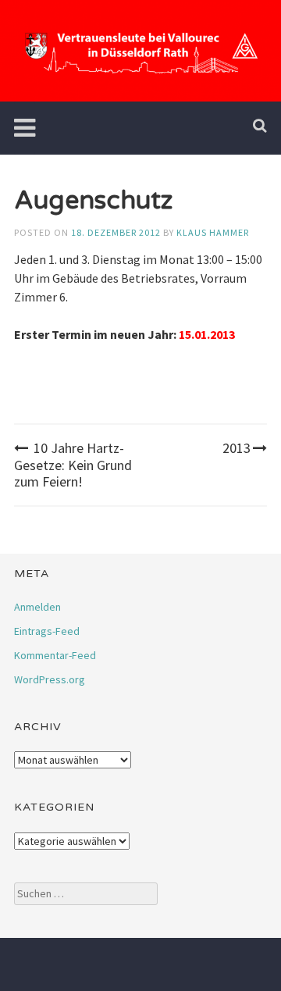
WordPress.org (49, 679)
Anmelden (37, 607)
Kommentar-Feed (55, 655)
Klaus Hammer (212, 232)
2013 (236, 448)
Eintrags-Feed (47, 631)
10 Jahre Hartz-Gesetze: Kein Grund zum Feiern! (73, 464)
